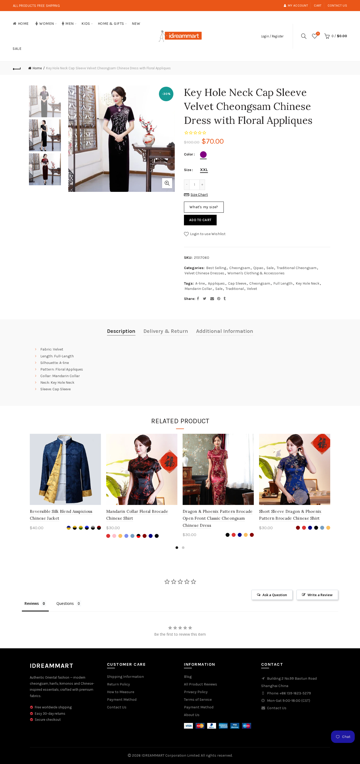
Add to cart (200, 220)
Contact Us (117, 707)
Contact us (337, 5)
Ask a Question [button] (274, 594)
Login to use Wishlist (207, 233)
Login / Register (272, 36)
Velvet (252, 288)
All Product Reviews (200, 684)
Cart (318, 5)
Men (69, 23)
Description (121, 331)
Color (188, 154)
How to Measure (120, 692)
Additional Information (224, 331)
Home (23, 23)
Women (46, 23)
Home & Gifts (111, 23)
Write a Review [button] (320, 594)
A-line (200, 283)
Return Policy (118, 684)
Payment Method (122, 699)
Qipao (258, 268)
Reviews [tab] (32, 603)
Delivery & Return (165, 331)
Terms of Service (198, 699)
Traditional (235, 288)
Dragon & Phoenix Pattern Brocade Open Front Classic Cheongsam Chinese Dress (218, 518)
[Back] (16, 68)
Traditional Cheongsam (297, 268)
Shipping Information (125, 676)
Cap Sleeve (237, 283)
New (136, 23)
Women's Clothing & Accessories (256, 273)
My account (298, 5)
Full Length (283, 283)
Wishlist (318, 33)
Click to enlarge (167, 183)
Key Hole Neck (307, 283)
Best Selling (216, 268)
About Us (192, 715)
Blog (188, 676)
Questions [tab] (65, 603)
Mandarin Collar (198, 288)
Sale (17, 48)
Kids (85, 23)
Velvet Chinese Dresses (204, 273)
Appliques (216, 283)
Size (187, 170)
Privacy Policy (196, 692)
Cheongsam (239, 268)
